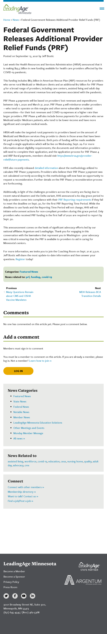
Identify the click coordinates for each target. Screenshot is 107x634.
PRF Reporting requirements (74, 199)
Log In (18, 371)
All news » (19, 438)
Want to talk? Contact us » (23, 496)
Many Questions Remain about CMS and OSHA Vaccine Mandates (19, 296)
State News (19, 401)
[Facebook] (15, 596)
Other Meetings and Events (28, 428)
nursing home (75, 461)
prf (27, 277)
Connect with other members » (26, 487)
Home (6, 20)
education (54, 461)
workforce (31, 461)
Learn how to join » (40, 360)
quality (88, 461)
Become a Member (14, 571)
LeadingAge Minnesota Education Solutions (37, 422)
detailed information (47, 168)
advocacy (18, 465)
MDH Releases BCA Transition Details (90, 294)
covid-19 (47, 277)
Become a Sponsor (14, 576)
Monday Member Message (28, 433)
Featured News (29, 271)
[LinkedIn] (32, 596)
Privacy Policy (11, 582)
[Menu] (102, 8)
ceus (63, 461)
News (16, 20)
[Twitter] (6, 596)
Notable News (21, 412)
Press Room (10, 587)
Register (20, 259)
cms (27, 465)
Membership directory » (22, 492)
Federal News (21, 407)
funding (35, 277)
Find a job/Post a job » (20, 501)
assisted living (15, 461)
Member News (21, 417)
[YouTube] (23, 596)
